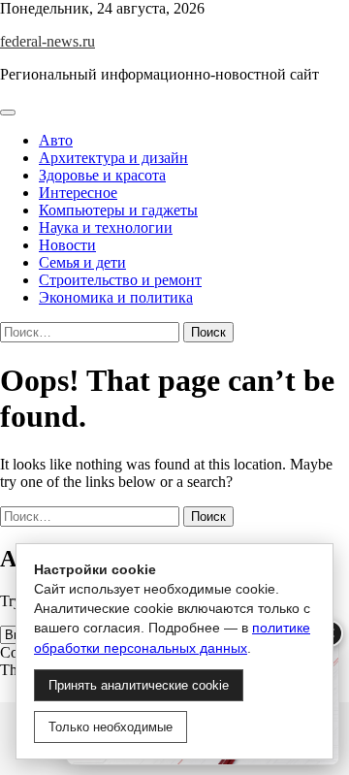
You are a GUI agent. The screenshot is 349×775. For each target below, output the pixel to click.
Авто (56, 140)
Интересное (78, 192)
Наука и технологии (106, 227)
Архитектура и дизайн (113, 157)
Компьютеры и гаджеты (118, 210)
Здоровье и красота (102, 175)
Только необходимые (110, 727)
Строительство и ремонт (120, 280)
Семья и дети (82, 262)
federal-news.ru (47, 41)
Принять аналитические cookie (138, 685)
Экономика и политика (116, 297)
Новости (67, 245)
